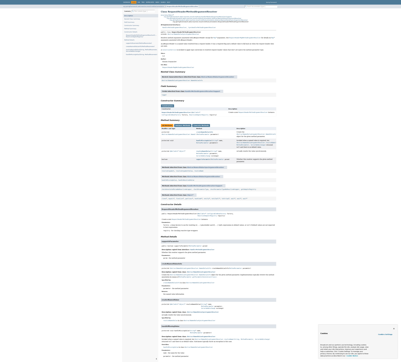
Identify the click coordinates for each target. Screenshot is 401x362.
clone (164, 198)
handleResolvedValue (186, 180)
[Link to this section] (187, 72)
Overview (126, 2)
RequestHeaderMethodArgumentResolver (182, 6)
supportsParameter (203, 159)
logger (164, 95)
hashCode (198, 198)
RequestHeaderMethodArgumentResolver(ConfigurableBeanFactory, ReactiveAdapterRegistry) (142, 36)
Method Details (129, 40)
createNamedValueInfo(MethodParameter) (140, 46)
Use (139, 2)
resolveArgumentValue (184, 171)
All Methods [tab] (167, 125)
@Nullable (195, 112)
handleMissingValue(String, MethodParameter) (141, 54)
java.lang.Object (167, 15)
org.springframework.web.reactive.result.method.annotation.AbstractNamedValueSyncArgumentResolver (209, 20)
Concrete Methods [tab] (201, 125)
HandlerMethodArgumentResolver (174, 27)
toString (225, 198)
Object (181, 151)
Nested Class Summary (132, 19)
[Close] (394, 328)
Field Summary (129, 22)
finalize (179, 198)
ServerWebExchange (203, 156)
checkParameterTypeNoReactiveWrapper (224, 189)
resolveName (198, 171)
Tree (143, 2)
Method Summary (130, 28)
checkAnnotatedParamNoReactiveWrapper (177, 189)
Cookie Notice (352, 356)
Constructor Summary (131, 25)
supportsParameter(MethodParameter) (139, 43)
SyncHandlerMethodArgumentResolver (202, 27)
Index (157, 2)
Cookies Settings (385, 334)
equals (170, 198)
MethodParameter (203, 134)
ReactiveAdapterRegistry (198, 115)
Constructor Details (130, 32)
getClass (188, 198)
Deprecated (150, 2)
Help (168, 2)
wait (232, 198)
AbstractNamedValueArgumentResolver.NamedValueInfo (182, 80)
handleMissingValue (203, 140)
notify (206, 198)
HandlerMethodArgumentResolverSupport (202, 91)
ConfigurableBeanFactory (171, 115)
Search (163, 2)
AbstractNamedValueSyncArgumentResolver (183, 34)
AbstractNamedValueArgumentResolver (217, 77)
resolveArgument (168, 171)
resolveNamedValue (203, 151)
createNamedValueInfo (204, 132)
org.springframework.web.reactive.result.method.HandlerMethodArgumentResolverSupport (198, 17)
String (214, 140)
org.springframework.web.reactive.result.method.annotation (143, 6)
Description (128, 16)
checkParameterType (200, 189)
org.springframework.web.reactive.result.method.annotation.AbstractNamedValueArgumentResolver (204, 18)
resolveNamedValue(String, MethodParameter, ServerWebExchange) (141, 50)
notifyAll (215, 198)
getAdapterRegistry (248, 189)
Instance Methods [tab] (182, 125)
